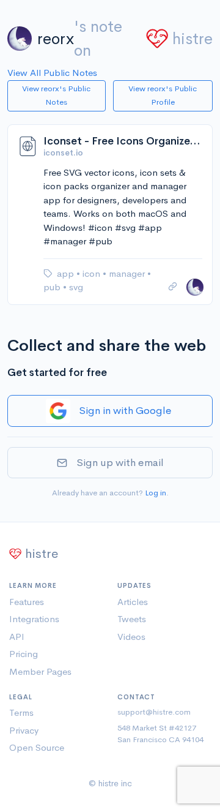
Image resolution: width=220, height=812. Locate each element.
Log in (155, 492)
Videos (131, 636)
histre (192, 39)
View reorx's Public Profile (162, 95)
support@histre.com (154, 712)
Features (26, 601)
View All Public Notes (52, 72)
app (66, 273)
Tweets (131, 619)
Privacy (23, 730)
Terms (21, 712)
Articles (132, 601)
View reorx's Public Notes (56, 95)
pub (53, 287)
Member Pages (40, 671)
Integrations (34, 619)
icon (92, 273)
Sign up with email (120, 462)
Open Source (36, 747)
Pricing (23, 654)
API (16, 636)
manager (128, 273)
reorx (55, 39)
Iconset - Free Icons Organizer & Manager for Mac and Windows (122, 141)
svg (76, 287)
